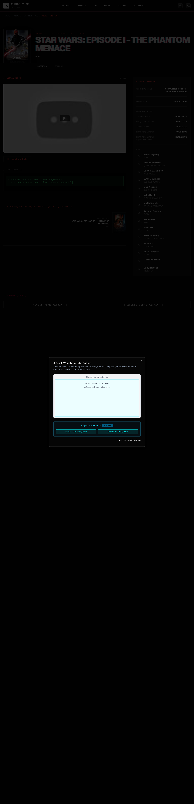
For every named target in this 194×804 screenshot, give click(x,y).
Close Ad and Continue (129, 440)
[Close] (142, 361)
